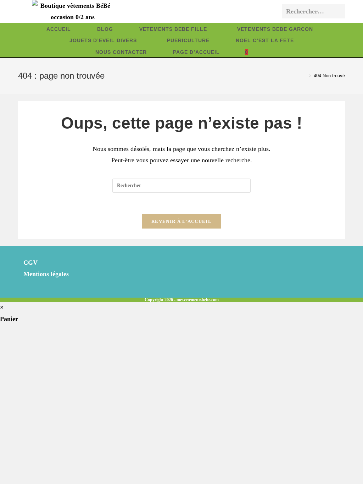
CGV (30, 262)
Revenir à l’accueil (181, 221)
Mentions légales (46, 273)
